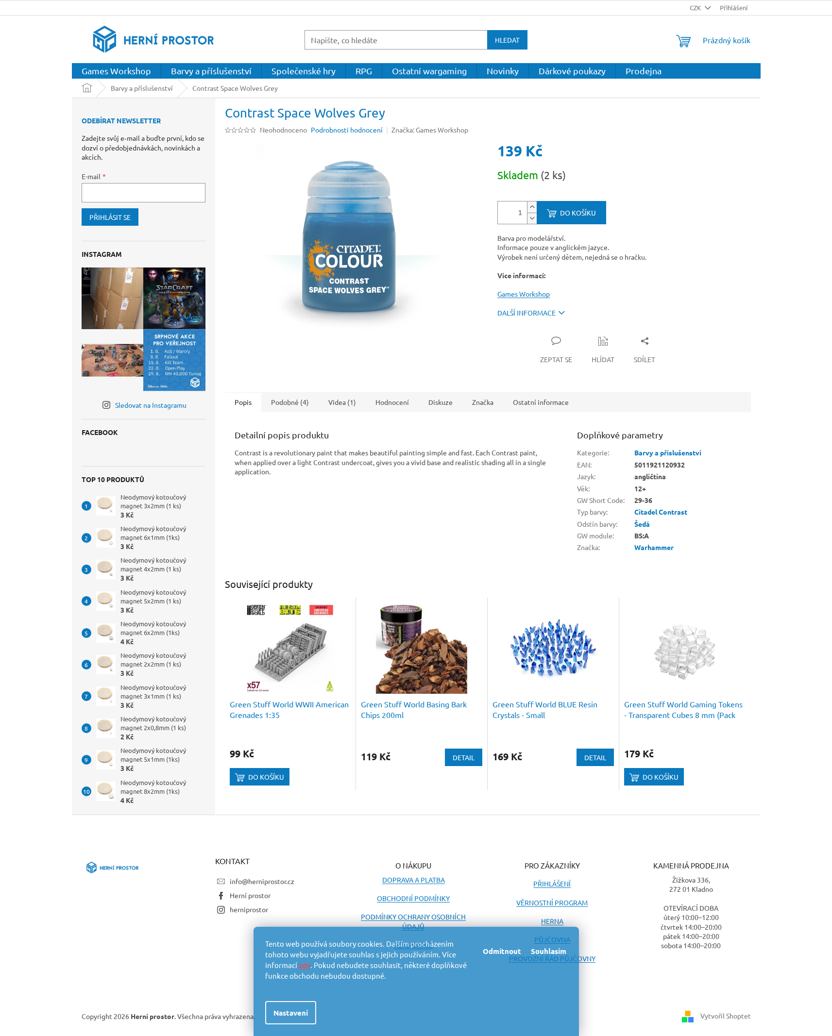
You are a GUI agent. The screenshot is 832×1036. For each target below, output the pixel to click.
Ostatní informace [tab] (541, 402)
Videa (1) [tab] (342, 402)
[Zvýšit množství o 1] (532, 207)
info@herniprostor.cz (262, 881)
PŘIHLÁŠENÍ (552, 883)
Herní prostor (250, 895)
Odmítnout (502, 951)
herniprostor (249, 909)
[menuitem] (116, 71)
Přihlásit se (110, 217)
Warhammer (654, 547)
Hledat (507, 39)
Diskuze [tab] (440, 402)
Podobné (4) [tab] (290, 402)
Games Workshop (523, 293)
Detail (464, 757)
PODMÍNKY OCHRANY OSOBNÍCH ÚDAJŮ (413, 921)
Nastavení (290, 1013)
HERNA (552, 921)
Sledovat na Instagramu (151, 405)
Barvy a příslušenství (667, 452)
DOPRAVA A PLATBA (413, 879)
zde (304, 964)
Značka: (429, 129)
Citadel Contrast (660, 511)
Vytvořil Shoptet (725, 1015)
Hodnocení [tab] (392, 402)
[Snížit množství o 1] (532, 218)
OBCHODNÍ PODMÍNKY (413, 898)
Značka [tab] (482, 402)
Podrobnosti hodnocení (347, 129)
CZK (696, 7)
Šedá (642, 523)
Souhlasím (548, 951)
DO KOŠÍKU (578, 212)
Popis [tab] (243, 402)
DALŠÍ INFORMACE (526, 312)
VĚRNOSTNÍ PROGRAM (552, 902)
